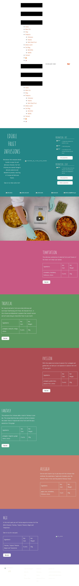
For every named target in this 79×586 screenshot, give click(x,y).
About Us (26, 572)
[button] (65, 158)
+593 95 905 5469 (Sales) (55, 575)
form (54, 578)
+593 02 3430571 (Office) (55, 572)
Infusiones (38, 572)
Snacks (38, 575)
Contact (50, 578)
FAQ (25, 575)
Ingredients (47, 267)
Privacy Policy (27, 578)
